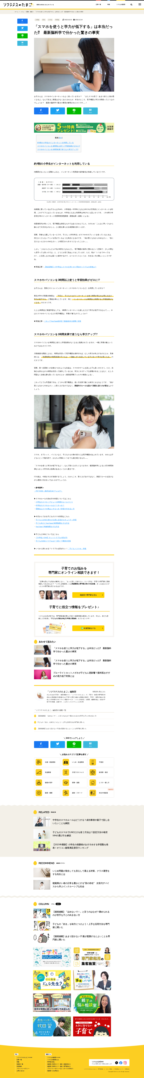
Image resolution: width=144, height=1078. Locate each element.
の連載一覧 (50, 710)
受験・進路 (29, 11)
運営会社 (127, 1069)
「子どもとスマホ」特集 (77, 549)
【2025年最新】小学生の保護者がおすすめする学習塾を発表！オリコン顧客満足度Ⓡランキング (80, 846)
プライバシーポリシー (23, 1068)
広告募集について (118, 1069)
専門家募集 (100, 1069)
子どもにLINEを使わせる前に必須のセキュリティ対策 (56, 520)
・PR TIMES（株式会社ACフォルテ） (48, 491)
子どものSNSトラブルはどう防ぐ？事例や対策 (53, 541)
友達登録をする (90, 628)
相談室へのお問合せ (53, 1071)
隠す (60, 138)
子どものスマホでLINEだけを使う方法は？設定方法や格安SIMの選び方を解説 (80, 834)
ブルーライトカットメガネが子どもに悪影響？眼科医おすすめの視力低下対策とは (81, 674)
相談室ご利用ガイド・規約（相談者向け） (59, 1064)
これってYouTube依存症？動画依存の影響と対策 (62, 321)
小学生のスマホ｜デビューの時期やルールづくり (54, 502)
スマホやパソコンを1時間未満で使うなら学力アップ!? (57, 149)
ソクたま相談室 (79, 699)
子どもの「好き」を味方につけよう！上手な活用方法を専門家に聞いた (61, 722)
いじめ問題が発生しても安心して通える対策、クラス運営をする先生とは (81, 872)
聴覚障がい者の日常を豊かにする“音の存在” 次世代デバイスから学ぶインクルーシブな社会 (81, 885)
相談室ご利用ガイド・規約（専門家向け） (59, 1066)
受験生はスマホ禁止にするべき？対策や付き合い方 (55, 509)
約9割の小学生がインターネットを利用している (55, 143)
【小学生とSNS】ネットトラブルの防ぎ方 (51, 538)
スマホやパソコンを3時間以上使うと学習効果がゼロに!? (58, 146)
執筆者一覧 (20, 1064)
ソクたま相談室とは (53, 1059)
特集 (18, 1062)
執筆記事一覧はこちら (99, 691)
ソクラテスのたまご (78, 695)
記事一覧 (19, 1059)
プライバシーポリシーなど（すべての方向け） (60, 1068)
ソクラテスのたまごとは (90, 1069)
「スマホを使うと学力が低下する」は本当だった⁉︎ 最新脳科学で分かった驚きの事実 (82, 650)
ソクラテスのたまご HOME (24, 1057)
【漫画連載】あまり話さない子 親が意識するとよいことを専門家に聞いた (61, 728)
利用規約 (19, 1066)
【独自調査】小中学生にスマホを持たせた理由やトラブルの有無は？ (70, 267)
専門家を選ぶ (51, 1062)
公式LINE (81, 702)
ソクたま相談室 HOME (53, 1057)
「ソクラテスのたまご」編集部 (61, 691)
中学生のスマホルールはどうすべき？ (50, 505)
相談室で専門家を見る (88, 595)
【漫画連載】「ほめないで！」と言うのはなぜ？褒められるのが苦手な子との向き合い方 (66, 716)
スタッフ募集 (109, 1069)
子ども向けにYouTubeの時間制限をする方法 (52, 523)
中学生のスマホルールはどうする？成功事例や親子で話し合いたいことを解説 (81, 821)
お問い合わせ (20, 1071)
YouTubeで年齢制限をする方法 (47, 526)
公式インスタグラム (71, 702)
